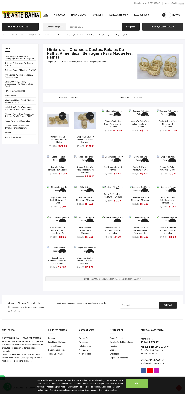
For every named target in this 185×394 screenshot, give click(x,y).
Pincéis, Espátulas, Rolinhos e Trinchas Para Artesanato (17, 127)
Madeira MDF (10, 96)
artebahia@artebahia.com (152, 363)
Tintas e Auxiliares (13, 137)
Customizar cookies (108, 390)
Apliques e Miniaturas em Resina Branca (19, 64)
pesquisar (130, 27)
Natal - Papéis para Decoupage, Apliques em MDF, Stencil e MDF (18, 108)
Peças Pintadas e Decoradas (17, 121)
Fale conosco (85, 346)
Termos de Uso (54, 346)
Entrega (51, 338)
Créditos (113, 350)
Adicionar (58, 144)
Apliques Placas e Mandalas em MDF (20, 70)
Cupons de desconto (119, 358)
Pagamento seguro (56, 350)
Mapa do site (84, 350)
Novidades (83, 342)
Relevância (155, 98)
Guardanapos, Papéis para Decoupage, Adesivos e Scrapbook (20, 57)
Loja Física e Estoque (57, 342)
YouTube (150, 370)
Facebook (143, 370)
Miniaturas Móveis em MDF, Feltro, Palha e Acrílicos (19, 101)
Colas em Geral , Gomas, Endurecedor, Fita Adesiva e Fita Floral (19, 84)
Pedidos (113, 346)
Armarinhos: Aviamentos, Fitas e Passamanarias (19, 76)
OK (136, 383)
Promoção (83, 338)
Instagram (156, 370)
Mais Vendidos (85, 354)
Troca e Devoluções (56, 354)
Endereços (114, 354)
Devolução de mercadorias (121, 342)
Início (8, 49)
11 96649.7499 (150, 342)
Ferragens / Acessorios (15, 91)
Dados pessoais (117, 338)
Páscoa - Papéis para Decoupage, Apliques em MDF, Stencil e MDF (19, 115)
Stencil (8, 133)
